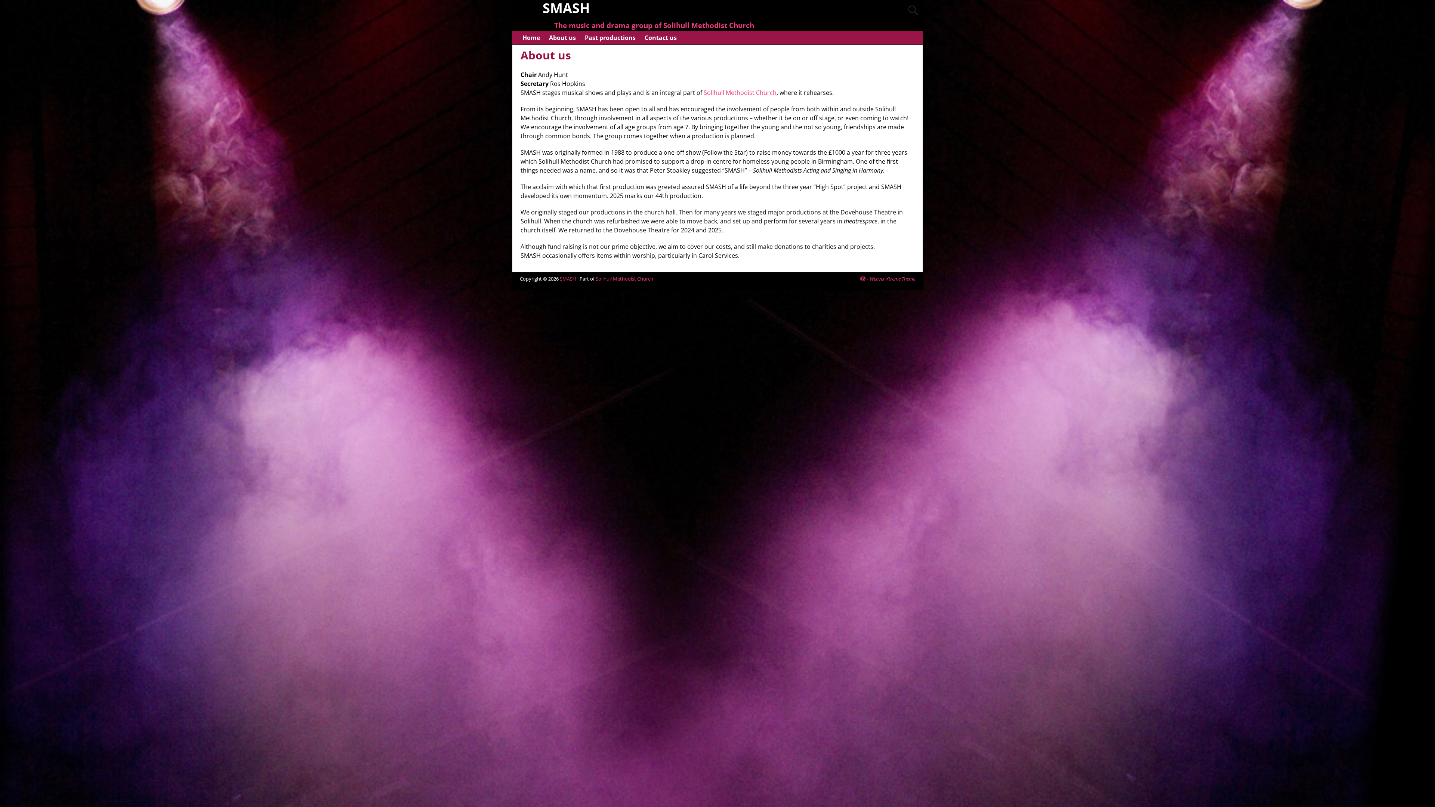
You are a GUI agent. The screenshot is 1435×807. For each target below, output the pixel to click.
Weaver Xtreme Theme (892, 278)
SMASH (568, 278)
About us (562, 38)
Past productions (610, 38)
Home (531, 38)
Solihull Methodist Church (740, 93)
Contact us (661, 38)
